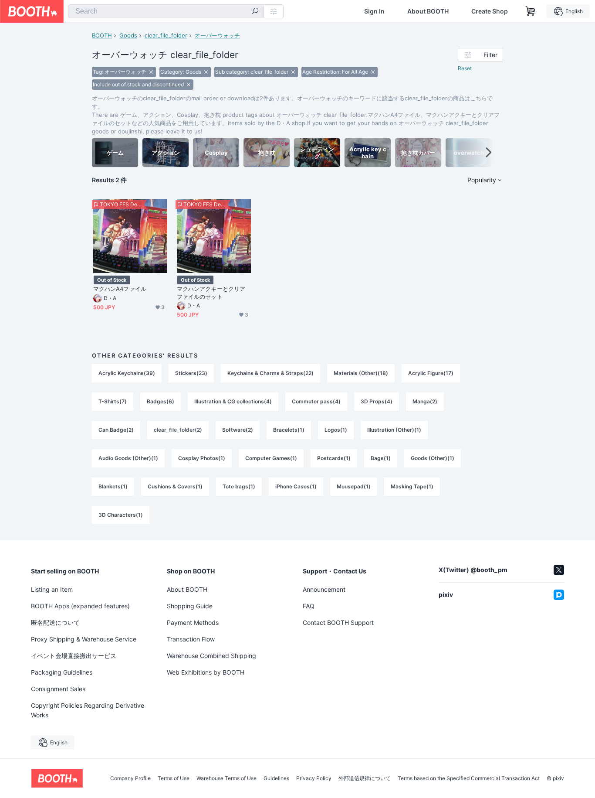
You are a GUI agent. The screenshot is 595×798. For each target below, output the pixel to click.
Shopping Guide (190, 606)
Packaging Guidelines (61, 672)
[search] (255, 12)
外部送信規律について (364, 778)
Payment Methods (193, 622)
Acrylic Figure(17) (430, 373)
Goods (128, 35)
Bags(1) (381, 458)
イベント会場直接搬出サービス (73, 655)
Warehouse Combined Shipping (211, 655)
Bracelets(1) (288, 429)
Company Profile (130, 778)
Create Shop (489, 11)
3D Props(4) (376, 401)
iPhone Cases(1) (296, 486)
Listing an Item (52, 589)
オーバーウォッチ (217, 35)
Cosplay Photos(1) (201, 458)
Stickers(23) (191, 373)
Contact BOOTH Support (338, 622)
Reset (465, 68)
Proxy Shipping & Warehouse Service (83, 639)
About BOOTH (428, 11)
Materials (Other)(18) (361, 373)
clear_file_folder (166, 35)
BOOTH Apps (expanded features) (80, 606)
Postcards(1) (334, 458)
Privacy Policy (313, 778)
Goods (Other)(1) (432, 458)
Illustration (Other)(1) (394, 429)
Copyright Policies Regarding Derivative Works (87, 710)
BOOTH (102, 35)
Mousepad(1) (354, 486)
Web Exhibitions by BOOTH (205, 672)
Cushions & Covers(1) (175, 486)
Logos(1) (336, 429)
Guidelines (276, 778)
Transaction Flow (191, 639)
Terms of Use (173, 778)
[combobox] (166, 11)
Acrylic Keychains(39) (126, 373)
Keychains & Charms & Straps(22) (270, 373)
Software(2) (237, 429)
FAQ (308, 606)
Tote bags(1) (239, 486)
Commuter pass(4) (316, 401)
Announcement (324, 589)
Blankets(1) (113, 486)
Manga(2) (424, 401)
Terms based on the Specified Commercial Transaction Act (469, 778)
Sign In (374, 11)
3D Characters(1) (120, 515)
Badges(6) (160, 401)
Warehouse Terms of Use (226, 778)
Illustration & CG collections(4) (233, 401)
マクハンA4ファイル (119, 288)
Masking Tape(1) (412, 486)
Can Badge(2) (116, 429)
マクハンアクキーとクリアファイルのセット (211, 292)
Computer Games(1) (271, 458)
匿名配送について (55, 622)
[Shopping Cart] (530, 11)
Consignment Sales (58, 688)
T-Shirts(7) (112, 401)
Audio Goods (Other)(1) (128, 458)
